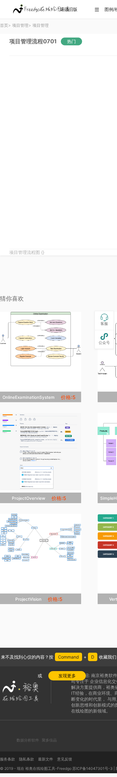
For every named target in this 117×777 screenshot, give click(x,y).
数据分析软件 (28, 740)
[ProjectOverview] (40, 451)
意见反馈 (64, 759)
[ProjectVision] (40, 537)
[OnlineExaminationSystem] (40, 339)
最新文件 (45, 759)
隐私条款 (26, 759)
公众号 (104, 339)
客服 (104, 320)
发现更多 (67, 675)
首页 (4, 25)
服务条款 (7, 759)
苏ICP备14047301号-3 (92, 768)
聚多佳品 (49, 740)
